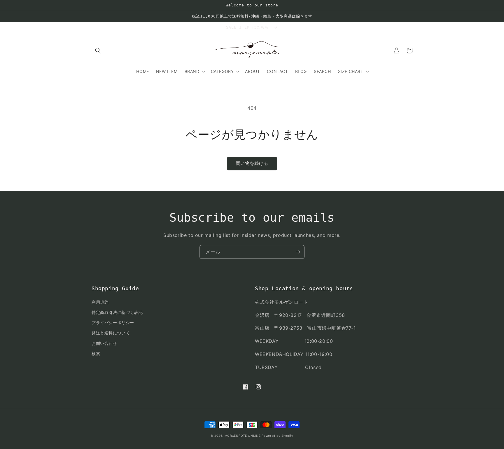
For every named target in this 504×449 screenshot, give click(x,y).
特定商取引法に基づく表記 (117, 312)
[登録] (297, 252)
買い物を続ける (252, 163)
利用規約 (100, 302)
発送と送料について (111, 332)
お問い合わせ (104, 343)
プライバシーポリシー (113, 322)
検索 (96, 353)
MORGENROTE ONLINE (243, 435)
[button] (98, 50)
